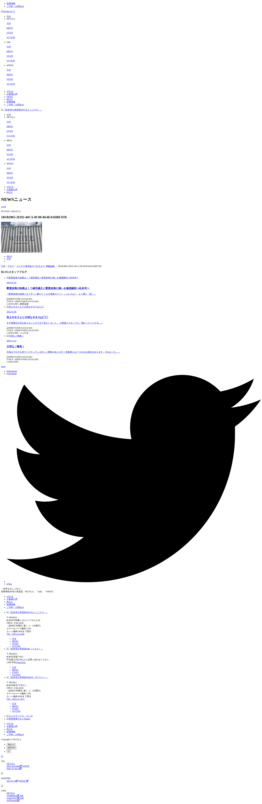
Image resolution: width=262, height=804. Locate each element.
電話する (11, 745)
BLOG (10, 99)
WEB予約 (11, 748)
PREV (9, 256)
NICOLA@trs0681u (12, 794)
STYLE (10, 91)
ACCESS (11, 37)
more (3, 366)
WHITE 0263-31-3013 (18, 767)
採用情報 (11, 3)
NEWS (10, 97)
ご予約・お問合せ (15, 6)
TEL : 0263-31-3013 (15, 699)
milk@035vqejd (15, 799)
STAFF (10, 33)
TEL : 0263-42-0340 (15, 634)
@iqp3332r (21, 662)
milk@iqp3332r (15, 796)
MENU (10, 28)
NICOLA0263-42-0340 (13, 765)
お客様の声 (12, 94)
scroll (3, 207)
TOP (9, 16)
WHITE (22, 781)
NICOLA (11, 781)
